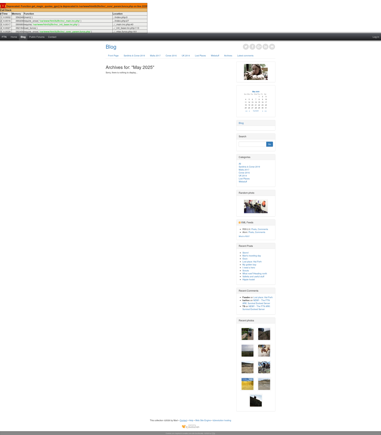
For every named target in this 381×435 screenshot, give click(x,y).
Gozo (245, 258)
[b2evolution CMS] (190, 426)
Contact (52, 37)
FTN (4, 37)
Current (256, 111)
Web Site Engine (203, 420)
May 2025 (255, 91)
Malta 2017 (155, 55)
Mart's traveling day (251, 255)
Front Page (113, 55)
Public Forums (36, 37)
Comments (263, 229)
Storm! (245, 252)
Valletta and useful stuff (253, 276)
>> (266, 111)
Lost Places (200, 55)
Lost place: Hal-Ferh (252, 261)
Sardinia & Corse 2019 (134, 55)
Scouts (245, 270)
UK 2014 (186, 55)
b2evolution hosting (222, 420)
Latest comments (245, 55)
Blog (23, 37)
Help (191, 420)
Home (14, 37)
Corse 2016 (171, 55)
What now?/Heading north (254, 273)
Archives (228, 55)
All (240, 163)
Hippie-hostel (248, 279)
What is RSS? (244, 236)
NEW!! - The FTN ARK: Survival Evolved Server (256, 302)
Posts (254, 229)
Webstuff (215, 55)
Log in (376, 37)
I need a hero (248, 267)
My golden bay (249, 264)
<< (246, 111)
